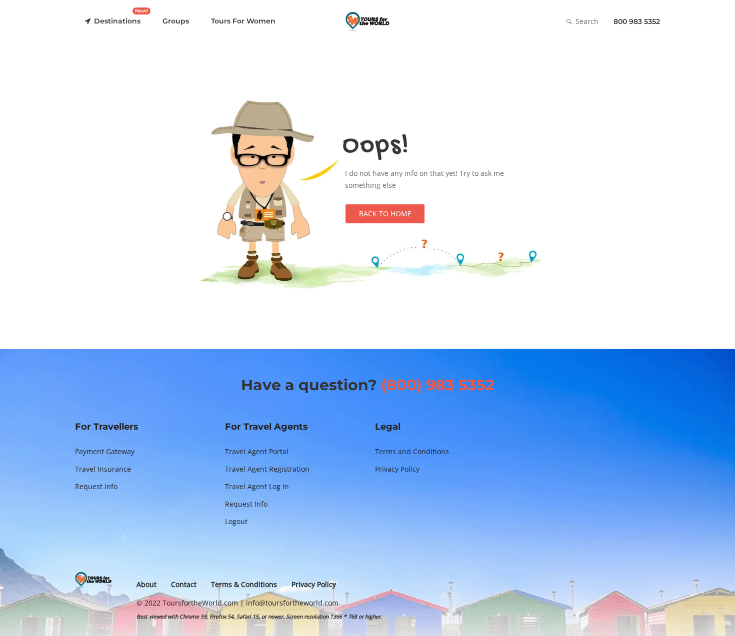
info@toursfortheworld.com (292, 603)
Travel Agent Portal (256, 451)
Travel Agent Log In (257, 486)
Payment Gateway (104, 451)
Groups (175, 20)
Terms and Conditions (412, 451)
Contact (183, 584)
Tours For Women (243, 20)
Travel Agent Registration (267, 469)
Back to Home (385, 213)
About (146, 584)
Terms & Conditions (244, 584)
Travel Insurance (103, 469)
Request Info (96, 486)
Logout (236, 521)
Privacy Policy (397, 469)
